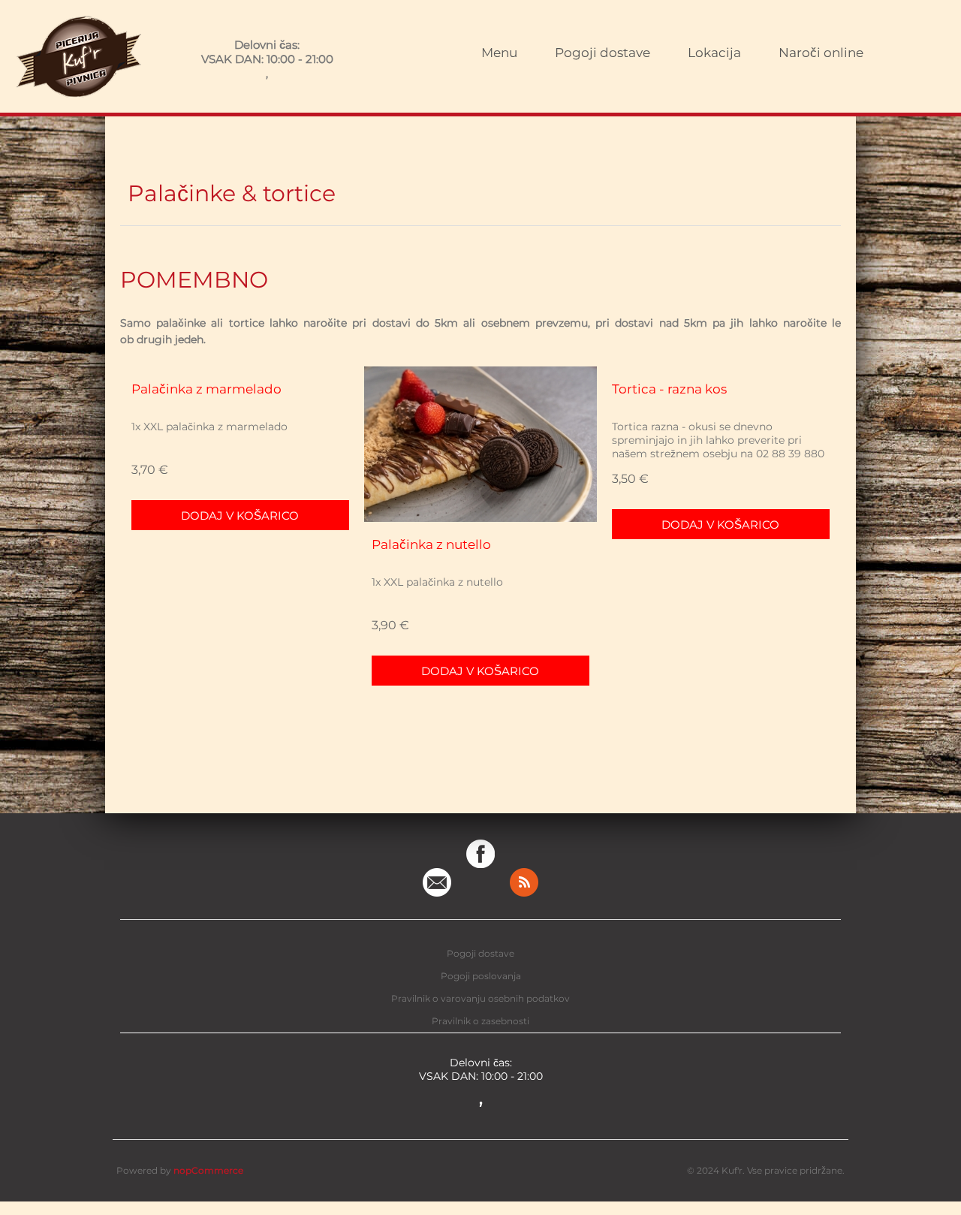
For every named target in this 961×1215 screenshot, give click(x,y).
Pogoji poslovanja (481, 975)
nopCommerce (208, 1170)
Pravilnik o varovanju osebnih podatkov (480, 998)
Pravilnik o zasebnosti (480, 1021)
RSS (524, 882)
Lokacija (714, 52)
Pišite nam (437, 882)
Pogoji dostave (602, 52)
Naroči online (821, 52)
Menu (499, 52)
